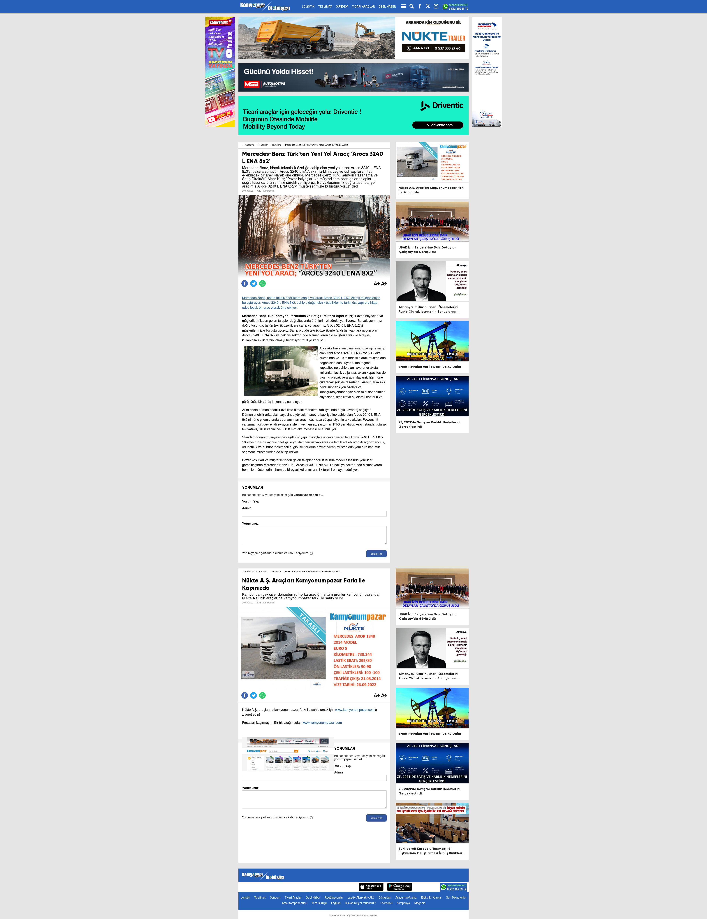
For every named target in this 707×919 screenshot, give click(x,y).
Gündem (276, 145)
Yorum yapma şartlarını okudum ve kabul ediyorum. (275, 553)
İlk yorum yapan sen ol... (306, 494)
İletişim (298, 887)
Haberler (263, 145)
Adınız (246, 508)
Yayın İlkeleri (327, 887)
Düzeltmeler (347, 887)
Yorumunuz (250, 523)
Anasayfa (249, 145)
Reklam (311, 887)
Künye (285, 887)
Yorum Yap (376, 553)
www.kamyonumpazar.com (354, 710)
